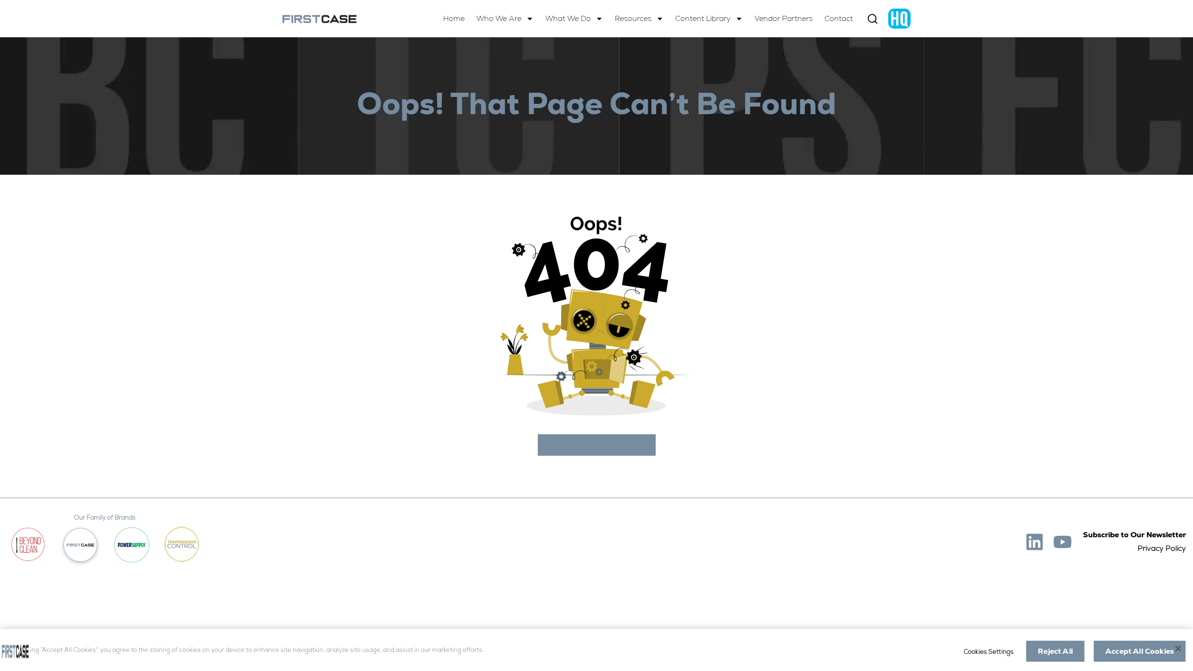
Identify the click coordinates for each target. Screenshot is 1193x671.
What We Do (568, 18)
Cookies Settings (989, 652)
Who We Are (498, 18)
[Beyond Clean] (28, 545)
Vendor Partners (783, 18)
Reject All (1055, 651)
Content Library (703, 18)
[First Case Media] (80, 545)
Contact (838, 18)
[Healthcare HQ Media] (899, 18)
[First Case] (319, 19)
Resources (633, 18)
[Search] (872, 19)
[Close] (1178, 648)
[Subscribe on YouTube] (1062, 542)
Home (454, 18)
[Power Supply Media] (131, 544)
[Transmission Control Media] (182, 545)
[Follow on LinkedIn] (1034, 542)
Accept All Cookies (1139, 651)
